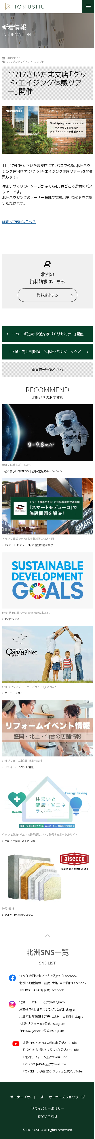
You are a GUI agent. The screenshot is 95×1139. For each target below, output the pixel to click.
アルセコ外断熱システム (19, 915)
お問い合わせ (47, 1116)
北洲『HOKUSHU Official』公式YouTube (50, 1043)
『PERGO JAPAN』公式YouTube (44, 1064)
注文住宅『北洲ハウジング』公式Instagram (48, 1009)
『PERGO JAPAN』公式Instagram (41, 1031)
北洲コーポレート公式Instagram (42, 1002)
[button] (88, 6)
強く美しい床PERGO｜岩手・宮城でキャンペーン (33, 471)
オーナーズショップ (63, 1097)
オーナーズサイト (15, 693)
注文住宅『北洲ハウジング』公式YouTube (51, 1050)
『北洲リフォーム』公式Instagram (42, 1024)
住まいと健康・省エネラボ (19, 841)
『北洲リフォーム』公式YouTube (45, 1057)
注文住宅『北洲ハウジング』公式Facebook (48, 976)
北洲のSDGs (11, 619)
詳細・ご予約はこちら (19, 221)
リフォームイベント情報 (19, 767)
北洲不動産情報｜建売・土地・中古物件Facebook (52, 983)
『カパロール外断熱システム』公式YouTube (53, 1071)
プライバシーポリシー (47, 1109)
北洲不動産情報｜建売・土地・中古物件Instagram (52, 1017)
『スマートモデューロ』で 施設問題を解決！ (29, 545)
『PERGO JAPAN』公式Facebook (41, 990)
